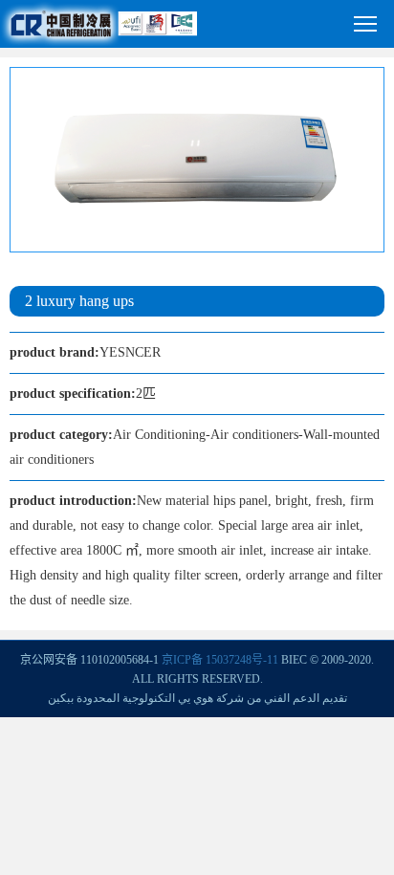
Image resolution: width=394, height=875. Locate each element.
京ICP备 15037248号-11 (220, 660)
